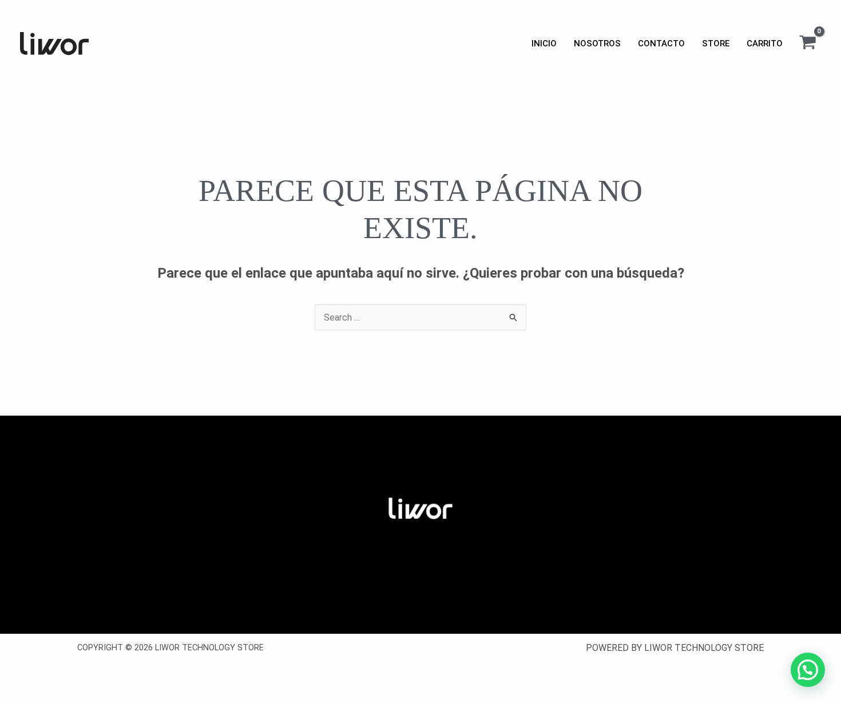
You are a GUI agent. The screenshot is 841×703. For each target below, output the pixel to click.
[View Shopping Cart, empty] (807, 43)
